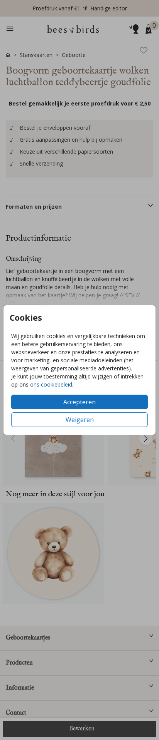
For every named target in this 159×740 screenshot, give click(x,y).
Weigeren (80, 419)
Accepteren (79, 402)
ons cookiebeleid (51, 384)
